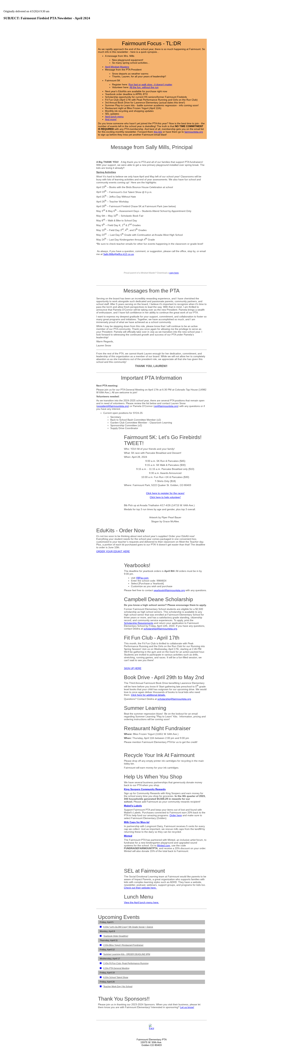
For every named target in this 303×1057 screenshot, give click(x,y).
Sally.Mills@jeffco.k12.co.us (118, 254)
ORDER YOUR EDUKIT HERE (113, 551)
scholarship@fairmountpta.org (160, 628)
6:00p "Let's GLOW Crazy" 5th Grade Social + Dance (128, 927)
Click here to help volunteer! (165, 497)
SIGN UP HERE (132, 668)
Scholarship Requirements (138, 623)
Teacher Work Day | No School (117, 986)
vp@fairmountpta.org (166, 406)
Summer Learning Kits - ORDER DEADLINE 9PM (126, 954)
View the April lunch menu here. (141, 902)
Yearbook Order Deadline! (115, 936)
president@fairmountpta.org (112, 406)
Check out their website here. (140, 887)
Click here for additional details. (148, 695)
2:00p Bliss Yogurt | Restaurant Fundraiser (123, 945)
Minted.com (163, 845)
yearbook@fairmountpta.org (169, 590)
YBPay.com (142, 577)
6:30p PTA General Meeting (116, 968)
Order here (176, 815)
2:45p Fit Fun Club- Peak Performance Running (126, 963)
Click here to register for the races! (165, 493)
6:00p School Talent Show (115, 977)
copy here (174, 273)
